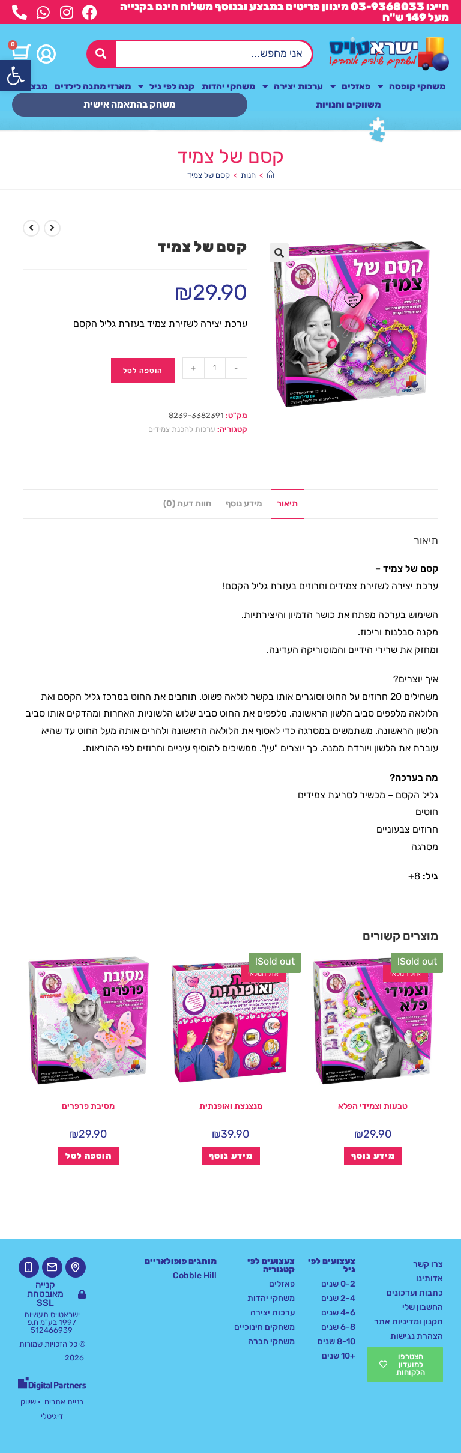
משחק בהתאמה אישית (129, 104)
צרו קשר (428, 1264)
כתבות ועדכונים (415, 1293)
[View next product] (31, 228)
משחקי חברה (271, 1341)
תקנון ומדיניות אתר (408, 1322)
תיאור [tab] (287, 504)
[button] (15, 75)
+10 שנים (338, 1356)
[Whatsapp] (42, 12)
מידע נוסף (373, 1156)
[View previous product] (52, 228)
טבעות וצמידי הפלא (373, 1106)
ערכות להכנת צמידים (181, 429)
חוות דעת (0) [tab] (187, 504)
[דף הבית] (270, 175)
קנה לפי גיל (171, 86)
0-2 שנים (338, 1284)
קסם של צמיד (208, 175)
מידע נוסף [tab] (244, 504)
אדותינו (429, 1278)
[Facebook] (89, 12)
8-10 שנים (336, 1341)
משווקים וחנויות (348, 104)
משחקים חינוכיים (264, 1327)
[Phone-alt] (19, 12)
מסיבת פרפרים (88, 1106)
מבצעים (31, 86)
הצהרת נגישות (416, 1336)
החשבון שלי (422, 1307)
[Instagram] (66, 12)
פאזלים (356, 86)
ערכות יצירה (298, 86)
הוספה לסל (143, 370)
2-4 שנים (338, 1298)
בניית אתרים (63, 1401)
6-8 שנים (338, 1327)
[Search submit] (101, 54)
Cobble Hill (195, 1275)
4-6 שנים (338, 1313)
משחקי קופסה (417, 86)
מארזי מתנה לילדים (93, 86)
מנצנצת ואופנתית (230, 1106)
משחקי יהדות (228, 86)
